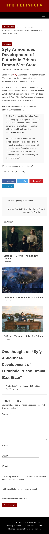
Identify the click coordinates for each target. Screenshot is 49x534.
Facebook (9, 181)
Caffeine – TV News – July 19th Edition (23, 336)
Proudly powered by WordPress (21, 525)
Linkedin (8, 186)
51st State (8, 172)
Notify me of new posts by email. (15, 498)
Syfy (15, 75)
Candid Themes (33, 529)
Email (5, 456)
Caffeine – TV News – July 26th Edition (23, 297)
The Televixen (24, 5)
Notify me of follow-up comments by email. (19, 489)
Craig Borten (16, 172)
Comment (6, 414)
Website (5, 466)
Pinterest (37, 181)
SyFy (23, 172)
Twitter (23, 181)
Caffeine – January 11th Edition (20, 200)
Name (5, 446)
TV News (7, 44)
